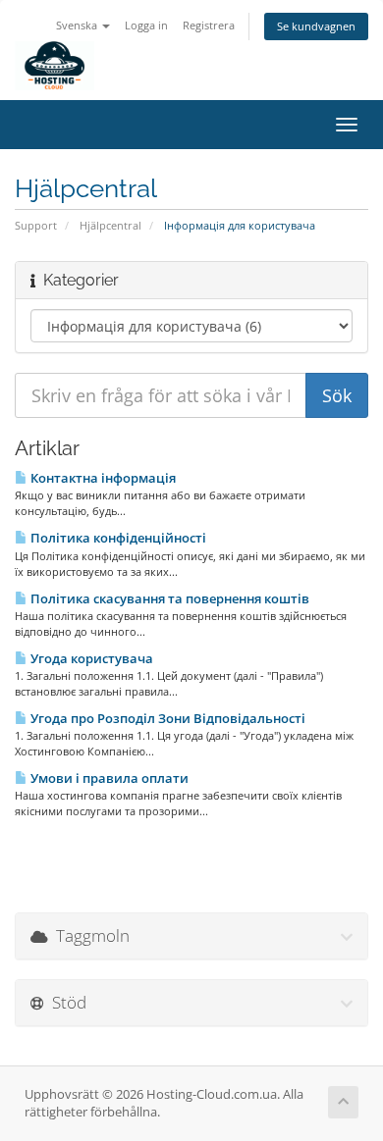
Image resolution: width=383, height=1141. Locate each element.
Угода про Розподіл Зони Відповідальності (166, 718)
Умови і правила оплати (108, 778)
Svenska (78, 25)
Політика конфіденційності (116, 537)
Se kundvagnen (316, 26)
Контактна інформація (101, 478)
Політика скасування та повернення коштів (168, 598)
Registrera (209, 25)
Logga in (146, 25)
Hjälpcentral (110, 225)
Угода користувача (90, 658)
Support (36, 225)
